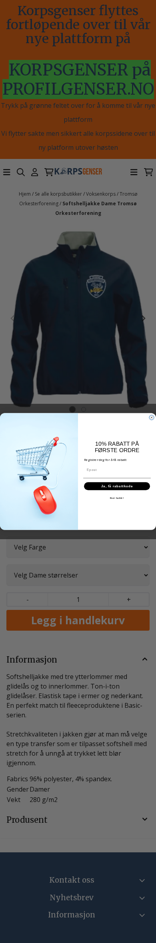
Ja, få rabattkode (117, 486)
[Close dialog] (151, 417)
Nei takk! (117, 498)
